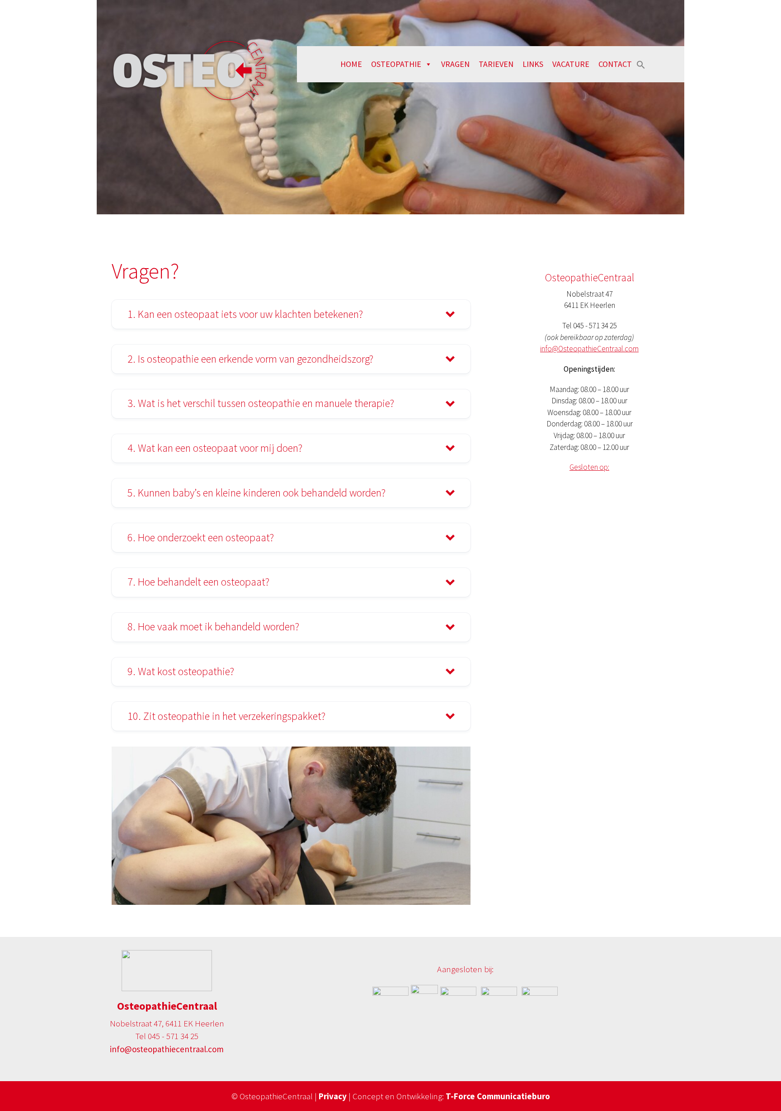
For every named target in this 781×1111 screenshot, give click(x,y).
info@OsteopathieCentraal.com (589, 349)
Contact (615, 64)
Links (532, 64)
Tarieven (496, 64)
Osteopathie (396, 64)
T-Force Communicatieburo (497, 1096)
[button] (640, 64)
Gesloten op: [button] (589, 467)
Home (351, 64)
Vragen (455, 64)
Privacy (333, 1096)
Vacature (570, 64)
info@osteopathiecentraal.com (167, 1049)
